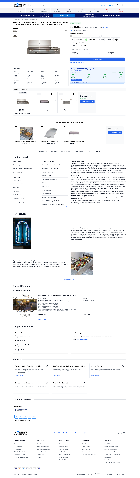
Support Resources (79, 151)
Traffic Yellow (86, 36)
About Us (39, 444)
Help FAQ (117, 1)
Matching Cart (66, 111)
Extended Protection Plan (20, 451)
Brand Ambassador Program (89, 454)
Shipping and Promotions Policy (112, 462)
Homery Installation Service (111, 446)
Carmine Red (106, 36)
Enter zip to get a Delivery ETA (77, 62)
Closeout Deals (37, 1)
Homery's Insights (41, 454)
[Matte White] (113, 39)
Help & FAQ (107, 444)
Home (15, 19)
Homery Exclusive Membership (21, 457)
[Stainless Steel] (71, 36)
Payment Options (63, 444)
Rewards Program (18, 444)
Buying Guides (108, 457)
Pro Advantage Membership (89, 451)
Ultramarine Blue (79, 39)
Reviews (98, 151)
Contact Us (39, 457)
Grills (19, 19)
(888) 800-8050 (82, 339)
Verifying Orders (63, 451)
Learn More (105, 27)
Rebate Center (29, 1)
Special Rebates (65, 151)
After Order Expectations (65, 454)
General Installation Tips (110, 451)
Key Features (54, 151)
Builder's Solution (86, 446)
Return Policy (108, 459)
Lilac (72, 39)
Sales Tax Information (64, 459)
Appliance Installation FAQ (111, 449)
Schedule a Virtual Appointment (112, 454)
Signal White (101, 39)
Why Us (90, 151)
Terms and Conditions (97, 474)
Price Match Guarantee (19, 454)
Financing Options (63, 446)
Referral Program (18, 446)
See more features (68, 279)
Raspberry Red (115, 36)
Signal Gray (92, 39)
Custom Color (77, 36)
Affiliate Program (86, 449)
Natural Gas (84, 45)
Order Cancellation (63, 457)
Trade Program (85, 444)
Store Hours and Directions (43, 449)
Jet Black (108, 39)
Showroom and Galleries (43, 446)
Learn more (18, 375)
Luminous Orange (96, 36)
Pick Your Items (76, 79)
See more (68, 207)
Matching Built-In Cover (44, 111)
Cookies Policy (120, 474)
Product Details (43, 151)
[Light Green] (86, 39)
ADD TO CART (98, 59)
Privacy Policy (109, 474)
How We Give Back (41, 451)
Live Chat (123, 1)
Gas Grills (24, 19)
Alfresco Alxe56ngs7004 (32, 19)
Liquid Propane (74, 45)
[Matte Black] (116, 39)
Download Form (42, 319)
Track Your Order (63, 449)
